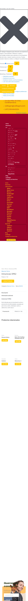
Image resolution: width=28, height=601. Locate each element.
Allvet (8, 188)
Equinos (11, 174)
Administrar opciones (8, 76)
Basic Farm (10, 190)
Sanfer (9, 216)
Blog (7, 176)
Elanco (9, 199)
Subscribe (8, 599)
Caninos (9, 226)
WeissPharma (11, 220)
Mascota (4, 271)
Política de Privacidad (8, 93)
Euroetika (10, 202)
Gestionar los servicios (8, 78)
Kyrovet (9, 204)
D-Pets (9, 195)
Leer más (4, 340)
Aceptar (4, 85)
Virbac (9, 218)
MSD (8, 208)
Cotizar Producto (7, 281)
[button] (14, 30)
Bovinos (9, 229)
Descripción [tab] (5, 292)
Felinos (9, 227)
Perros (6, 268)
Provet (9, 215)
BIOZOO (21, 286)
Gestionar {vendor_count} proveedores (13, 80)
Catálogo (8, 177)
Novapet (9, 211)
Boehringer (10, 194)
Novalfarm (10, 209)
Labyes (9, 206)
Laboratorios (8, 186)
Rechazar (12, 85)
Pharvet (9, 213)
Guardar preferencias (7, 91)
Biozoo (9, 192)
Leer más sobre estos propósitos (11, 81)
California (10, 197)
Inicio (7, 123)
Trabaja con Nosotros (12, 179)
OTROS (11, 164)
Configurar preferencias (8, 88)
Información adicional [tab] (7, 295)
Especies (7, 224)
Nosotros (8, 125)
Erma (8, 201)
